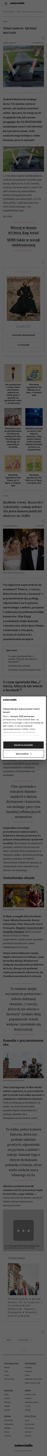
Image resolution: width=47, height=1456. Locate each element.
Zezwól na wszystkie (23, 745)
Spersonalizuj (22, 754)
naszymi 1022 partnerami (22, 716)
